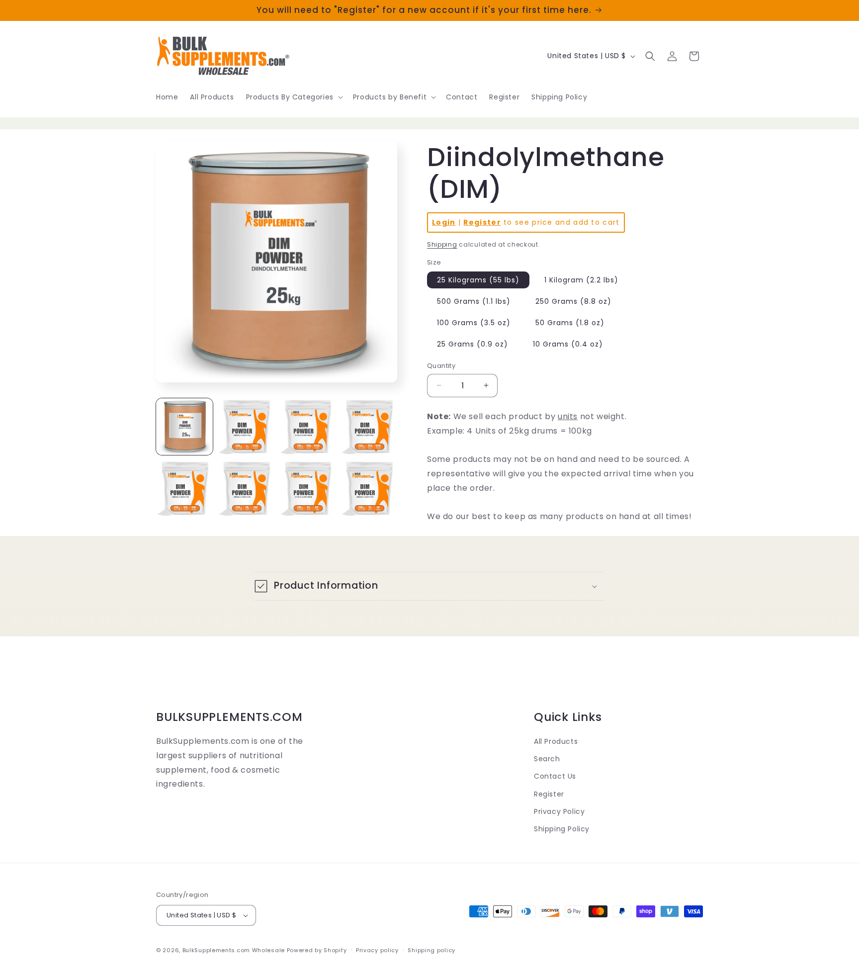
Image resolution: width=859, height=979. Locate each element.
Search (547, 759)
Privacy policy (377, 950)
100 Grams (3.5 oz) (474, 323)
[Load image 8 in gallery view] (369, 488)
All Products (556, 741)
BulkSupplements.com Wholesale (233, 950)
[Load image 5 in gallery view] (184, 488)
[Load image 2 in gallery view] (246, 426)
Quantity (441, 365)
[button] (293, 97)
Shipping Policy (562, 829)
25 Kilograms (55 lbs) (478, 280)
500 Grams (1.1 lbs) (474, 301)
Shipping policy (431, 950)
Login (444, 222)
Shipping (442, 244)
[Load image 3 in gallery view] (307, 426)
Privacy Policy (559, 811)
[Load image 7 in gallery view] (307, 488)
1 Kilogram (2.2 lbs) (581, 280)
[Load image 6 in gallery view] (246, 488)
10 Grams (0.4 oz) (568, 344)
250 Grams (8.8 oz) (573, 301)
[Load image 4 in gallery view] (369, 426)
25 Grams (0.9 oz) (472, 344)
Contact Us (555, 776)
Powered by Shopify (317, 950)
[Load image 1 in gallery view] (184, 426)
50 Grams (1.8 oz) (569, 323)
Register (482, 222)
